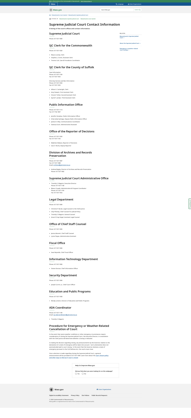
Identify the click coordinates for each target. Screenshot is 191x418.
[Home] (50, 15)
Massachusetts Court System (59, 15)
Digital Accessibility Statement (59, 395)
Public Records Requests (99, 395)
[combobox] (121, 10)
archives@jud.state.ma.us (61, 165)
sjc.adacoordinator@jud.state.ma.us (65, 315)
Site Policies (85, 395)
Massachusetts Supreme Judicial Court (78, 15)
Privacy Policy (75, 395)
